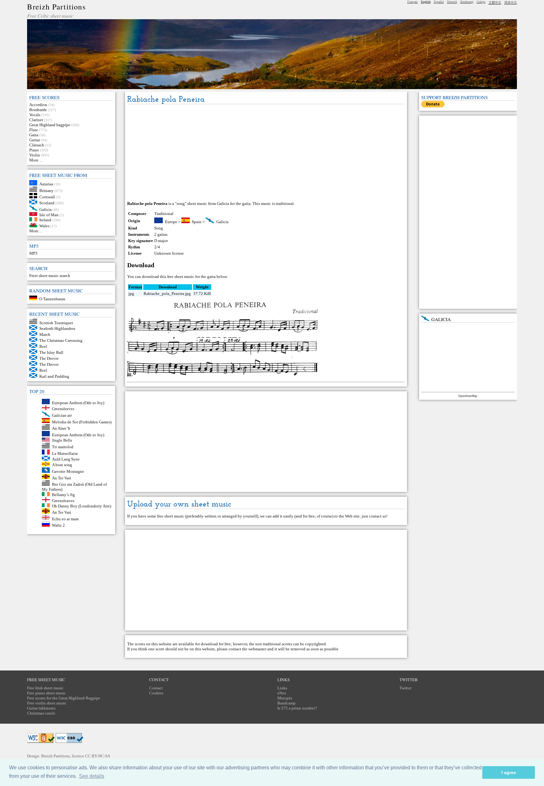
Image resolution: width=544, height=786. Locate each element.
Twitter (405, 688)
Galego (481, 1)
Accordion (38, 104)
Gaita (33, 135)
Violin (34, 155)
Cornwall (47, 197)
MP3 (33, 253)
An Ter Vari (61, 477)
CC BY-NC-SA (97, 756)
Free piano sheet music (46, 693)
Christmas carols (41, 713)
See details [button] (91, 776)
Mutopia (284, 698)
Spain (196, 221)
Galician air (62, 415)
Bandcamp (286, 703)
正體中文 (495, 2)
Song (158, 228)
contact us (377, 516)
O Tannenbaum (52, 299)
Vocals (34, 114)
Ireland (45, 220)
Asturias (46, 184)
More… (35, 160)
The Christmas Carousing (60, 340)
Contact (156, 688)
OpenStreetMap (467, 396)
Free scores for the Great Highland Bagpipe (63, 698)
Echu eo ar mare (65, 518)
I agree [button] (509, 772)
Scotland (46, 203)
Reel (43, 346)
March (44, 334)
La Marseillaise (65, 453)
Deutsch (452, 1)
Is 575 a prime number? (297, 708)
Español (439, 1)
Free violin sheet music (46, 703)
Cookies (156, 693)
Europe (171, 221)
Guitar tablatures (41, 708)
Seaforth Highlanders (57, 328)
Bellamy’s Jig (63, 494)
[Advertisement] (266, 153)
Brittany (46, 190)
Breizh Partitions (56, 7)
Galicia (45, 209)
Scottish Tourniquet (56, 322)
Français (412, 1)
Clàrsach (36, 145)
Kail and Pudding (54, 376)
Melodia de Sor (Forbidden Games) (81, 421)
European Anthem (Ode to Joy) (78, 402)
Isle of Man (49, 214)
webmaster (257, 649)
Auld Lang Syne (66, 459)
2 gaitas (160, 234)
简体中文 (510, 2)
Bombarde (38, 109)
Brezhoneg (466, 1)
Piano (34, 150)
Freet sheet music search (49, 275)
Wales (44, 225)
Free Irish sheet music (45, 688)
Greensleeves (63, 408)
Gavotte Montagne (68, 471)
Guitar (34, 140)
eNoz (281, 693)
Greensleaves (63, 500)
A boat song (62, 464)
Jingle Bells (62, 440)
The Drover (49, 358)
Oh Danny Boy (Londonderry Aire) (81, 505)
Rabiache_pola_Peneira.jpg (167, 293)
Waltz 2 (58, 525)
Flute (33, 129)
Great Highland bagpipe (49, 124)
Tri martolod (62, 446)
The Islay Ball (51, 352)
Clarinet (36, 119)
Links (282, 688)
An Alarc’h (61, 428)
